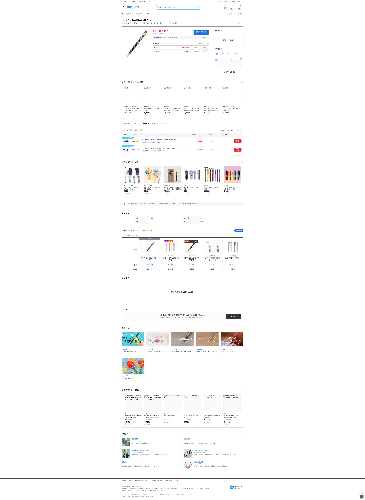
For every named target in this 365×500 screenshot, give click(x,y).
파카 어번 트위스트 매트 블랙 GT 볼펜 (191, 259)
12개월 (235, 53)
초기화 (240, 130)
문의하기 (233, 316)
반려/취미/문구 (129, 14)
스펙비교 (146, 124)
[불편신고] (361, 493)
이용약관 (130, 480)
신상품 (135, 235)
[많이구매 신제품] (170, 247)
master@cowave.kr (158, 490)
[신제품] (191, 247)
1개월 (217, 53)
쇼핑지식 (133, 1)
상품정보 (136, 124)
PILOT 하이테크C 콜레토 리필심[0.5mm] (212, 259)
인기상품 (128, 235)
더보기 (240, 23)
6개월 (229, 53)
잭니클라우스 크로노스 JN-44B (149, 259)
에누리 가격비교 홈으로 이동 (133, 7)
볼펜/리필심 (150, 14)
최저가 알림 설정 (230, 72)
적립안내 (204, 37)
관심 (227, 14)
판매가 (193, 134)
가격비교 (126, 124)
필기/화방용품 (139, 14)
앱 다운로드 (238, 487)
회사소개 (124, 480)
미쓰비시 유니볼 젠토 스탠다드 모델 (170, 259)
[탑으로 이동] (361, 496)
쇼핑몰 (222, 130)
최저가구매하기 (238, 141)
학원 (150, 1)
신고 (164, 142)
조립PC (142, 1)
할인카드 (230, 130)
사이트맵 (176, 480)
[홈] (122, 14)
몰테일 (225, 1)
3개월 (223, 53)
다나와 (219, 1)
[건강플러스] (125, 1)
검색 (197, 7)
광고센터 (160, 480)
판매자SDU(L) (168, 480)
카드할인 (135, 130)
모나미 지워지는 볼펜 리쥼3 (232, 258)
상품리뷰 (155, 124)
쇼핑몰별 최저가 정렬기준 (163, 44)
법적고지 (147, 480)
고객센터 (154, 480)
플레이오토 (232, 1)
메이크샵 (240, 1)
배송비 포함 (201, 43)
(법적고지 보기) (197, 204)
